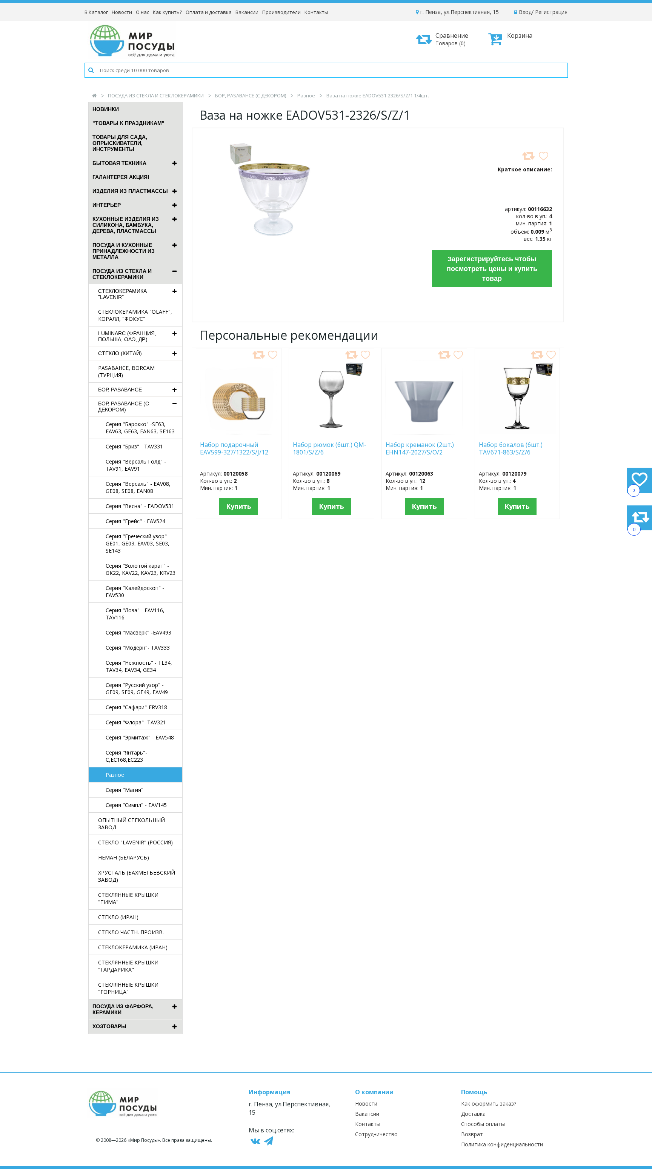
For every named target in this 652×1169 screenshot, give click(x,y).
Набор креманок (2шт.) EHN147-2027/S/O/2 (420, 449)
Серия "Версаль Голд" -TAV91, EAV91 (136, 465)
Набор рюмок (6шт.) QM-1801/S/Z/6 (329, 449)
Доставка (473, 1113)
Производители (281, 12)
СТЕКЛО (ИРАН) (118, 917)
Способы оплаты (483, 1123)
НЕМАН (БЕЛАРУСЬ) (123, 857)
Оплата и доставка (209, 12)
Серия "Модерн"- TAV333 (138, 647)
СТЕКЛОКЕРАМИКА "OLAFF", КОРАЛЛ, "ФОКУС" (135, 315)
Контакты (316, 12)
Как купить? (167, 12)
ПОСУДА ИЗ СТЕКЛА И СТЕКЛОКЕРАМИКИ (156, 95)
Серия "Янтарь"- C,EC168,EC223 (126, 756)
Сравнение (451, 39)
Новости (122, 12)
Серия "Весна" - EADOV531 (140, 506)
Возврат (472, 1134)
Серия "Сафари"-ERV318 (136, 707)
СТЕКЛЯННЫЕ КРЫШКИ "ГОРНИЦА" (128, 988)
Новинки (105, 109)
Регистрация (551, 11)
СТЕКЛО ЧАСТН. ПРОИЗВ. (131, 932)
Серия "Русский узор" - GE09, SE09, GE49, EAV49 (137, 688)
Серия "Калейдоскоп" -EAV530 (135, 591)
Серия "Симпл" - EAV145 (136, 805)
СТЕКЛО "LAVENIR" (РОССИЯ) (135, 842)
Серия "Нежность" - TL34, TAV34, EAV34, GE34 (139, 666)
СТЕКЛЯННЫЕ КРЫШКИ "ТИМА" (128, 898)
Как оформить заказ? (488, 1103)
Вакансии (246, 12)
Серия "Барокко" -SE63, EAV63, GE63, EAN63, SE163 (140, 427)
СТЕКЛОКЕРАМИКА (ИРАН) (133, 947)
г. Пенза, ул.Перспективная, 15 (459, 11)
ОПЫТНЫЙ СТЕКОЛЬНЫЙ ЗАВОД (131, 823)
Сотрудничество (376, 1134)
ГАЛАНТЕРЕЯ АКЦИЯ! (120, 177)
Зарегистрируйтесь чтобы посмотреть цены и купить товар (492, 268)
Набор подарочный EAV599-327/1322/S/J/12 (234, 449)
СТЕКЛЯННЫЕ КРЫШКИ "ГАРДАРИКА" (128, 966)
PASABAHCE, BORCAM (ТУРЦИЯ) (126, 371)
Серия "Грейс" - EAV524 (135, 521)
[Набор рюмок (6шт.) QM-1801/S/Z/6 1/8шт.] (331, 433)
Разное (306, 95)
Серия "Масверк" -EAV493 (138, 632)
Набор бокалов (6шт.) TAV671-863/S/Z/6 (511, 449)
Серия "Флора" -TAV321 (136, 722)
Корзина (519, 35)
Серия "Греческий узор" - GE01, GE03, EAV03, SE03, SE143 (138, 543)
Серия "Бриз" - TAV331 (134, 446)
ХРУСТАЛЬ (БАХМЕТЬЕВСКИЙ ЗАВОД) (136, 876)
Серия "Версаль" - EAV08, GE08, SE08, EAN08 (138, 487)
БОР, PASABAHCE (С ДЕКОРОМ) (250, 95)
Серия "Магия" (124, 789)
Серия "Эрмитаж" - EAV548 (140, 737)
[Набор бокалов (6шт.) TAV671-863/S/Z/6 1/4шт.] (517, 433)
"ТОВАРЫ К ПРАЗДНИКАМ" (128, 123)
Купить (238, 506)
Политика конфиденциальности (502, 1144)
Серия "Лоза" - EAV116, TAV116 (135, 614)
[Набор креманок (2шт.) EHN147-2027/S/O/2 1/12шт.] (424, 433)
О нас (142, 12)
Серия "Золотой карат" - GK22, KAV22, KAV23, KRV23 (140, 569)
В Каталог (96, 12)
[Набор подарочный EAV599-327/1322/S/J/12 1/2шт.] (238, 433)
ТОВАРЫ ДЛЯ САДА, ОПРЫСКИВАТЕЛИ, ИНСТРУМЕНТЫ (119, 143)
